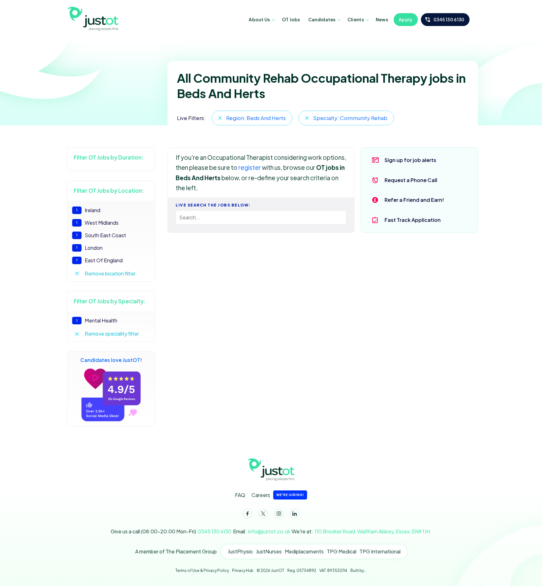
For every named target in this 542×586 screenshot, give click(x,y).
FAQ (240, 495)
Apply (406, 19)
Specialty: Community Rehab (350, 117)
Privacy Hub (242, 570)
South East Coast (101, 235)
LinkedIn (294, 513)
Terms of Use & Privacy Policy (202, 570)
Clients (356, 19)
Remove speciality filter (112, 333)
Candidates (322, 19)
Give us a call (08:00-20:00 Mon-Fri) (171, 531)
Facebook (247, 513)
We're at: (362, 531)
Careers (278, 495)
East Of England (99, 260)
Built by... (358, 570)
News (382, 19)
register (249, 167)
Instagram (279, 513)
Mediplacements (304, 551)
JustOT (93, 18)
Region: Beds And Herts (256, 117)
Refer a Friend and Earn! (414, 199)
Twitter (263, 513)
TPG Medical (341, 551)
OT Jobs (291, 19)
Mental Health (96, 320)
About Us (259, 19)
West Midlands (97, 222)
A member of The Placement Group (176, 551)
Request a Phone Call (411, 180)
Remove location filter (110, 273)
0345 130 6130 (449, 19)
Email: (261, 531)
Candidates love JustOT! (111, 360)
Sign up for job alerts (410, 160)
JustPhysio (240, 551)
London (89, 247)
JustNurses (269, 551)
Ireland (88, 210)
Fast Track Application (413, 220)
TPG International (380, 551)
